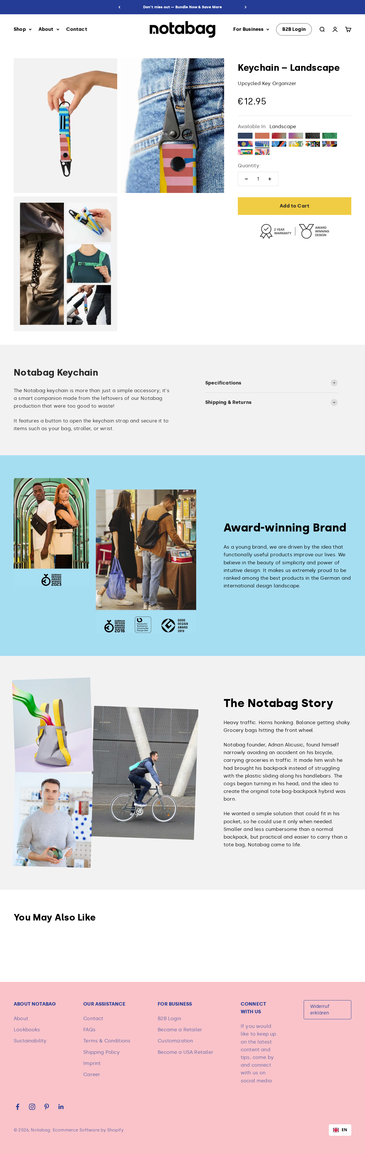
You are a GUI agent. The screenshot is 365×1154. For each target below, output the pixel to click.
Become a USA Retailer (185, 1052)
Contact (76, 29)
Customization (175, 1041)
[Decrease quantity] (246, 179)
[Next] (246, 7)
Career (91, 1074)
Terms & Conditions (106, 1041)
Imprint (92, 1063)
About (46, 29)
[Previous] (119, 7)
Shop (20, 29)
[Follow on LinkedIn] (61, 1107)
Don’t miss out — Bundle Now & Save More (182, 7)
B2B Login (294, 29)
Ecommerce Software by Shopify (88, 1130)
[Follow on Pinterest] (46, 1107)
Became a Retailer (180, 1029)
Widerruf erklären (319, 1009)
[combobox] (340, 1130)
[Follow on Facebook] (17, 1107)
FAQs (89, 1029)
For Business (248, 29)
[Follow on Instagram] (32, 1107)
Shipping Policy (101, 1052)
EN (344, 1129)
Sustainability (30, 1041)
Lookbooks (27, 1029)
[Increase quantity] (269, 179)
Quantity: (249, 165)
